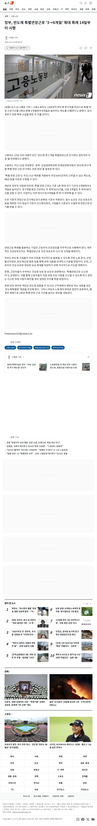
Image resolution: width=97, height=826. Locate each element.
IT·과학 (60, 770)
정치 (12, 756)
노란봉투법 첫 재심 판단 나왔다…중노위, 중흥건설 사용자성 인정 (64, 366)
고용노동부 (10, 347)
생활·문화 (12, 776)
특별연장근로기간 (42, 347)
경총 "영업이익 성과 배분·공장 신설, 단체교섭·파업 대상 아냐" (33, 442)
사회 (36, 756)
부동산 (36, 770)
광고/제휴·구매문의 (41, 796)
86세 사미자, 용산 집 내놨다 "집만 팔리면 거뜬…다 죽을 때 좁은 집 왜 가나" (24, 623)
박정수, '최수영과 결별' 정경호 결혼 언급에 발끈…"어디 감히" (24, 611)
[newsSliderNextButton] (90, 603)
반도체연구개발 (25, 347)
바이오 (85, 770)
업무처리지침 (58, 347)
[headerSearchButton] (81, 3)
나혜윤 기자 (13, 37)
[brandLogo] (9, 3)
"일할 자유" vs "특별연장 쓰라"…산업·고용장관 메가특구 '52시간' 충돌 (37, 453)
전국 (12, 763)
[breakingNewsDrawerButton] (85, 3)
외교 (36, 763)
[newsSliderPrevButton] (84, 603)
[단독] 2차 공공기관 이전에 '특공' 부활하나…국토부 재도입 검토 (67, 646)
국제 (85, 756)
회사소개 (26, 796)
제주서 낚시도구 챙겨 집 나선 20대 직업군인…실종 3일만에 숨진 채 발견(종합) (68, 657)
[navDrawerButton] (90, 3)
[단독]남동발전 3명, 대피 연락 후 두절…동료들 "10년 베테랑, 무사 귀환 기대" (24, 657)
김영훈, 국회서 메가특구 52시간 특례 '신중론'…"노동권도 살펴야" (35, 446)
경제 (6, 16)
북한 (61, 763)
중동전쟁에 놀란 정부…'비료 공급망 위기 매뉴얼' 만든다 (21, 366)
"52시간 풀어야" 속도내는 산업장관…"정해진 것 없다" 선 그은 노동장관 (37, 450)
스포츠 (8, 714)
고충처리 (70, 796)
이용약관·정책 (58, 796)
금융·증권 (84, 763)
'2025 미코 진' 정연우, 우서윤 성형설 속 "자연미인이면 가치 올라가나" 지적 (23, 634)
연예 (7, 671)
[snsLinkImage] (77, 819)
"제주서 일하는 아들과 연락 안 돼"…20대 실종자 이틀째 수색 (24, 646)
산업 (12, 770)
